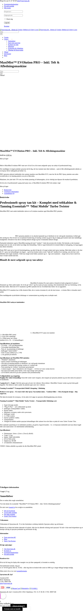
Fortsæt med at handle (12, 609)
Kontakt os (7, 551)
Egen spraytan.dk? (10, 537)
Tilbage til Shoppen (18, 606)
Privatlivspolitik (9, 554)
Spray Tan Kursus (10, 541)
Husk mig (9, 19)
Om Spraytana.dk (9, 549)
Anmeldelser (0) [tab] (9, 193)
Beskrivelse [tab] (7, 190)
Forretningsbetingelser (11, 552)
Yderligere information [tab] (11, 191)
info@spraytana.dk (23, 1)
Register (6, 26)
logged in (12, 507)
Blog (5, 539)
